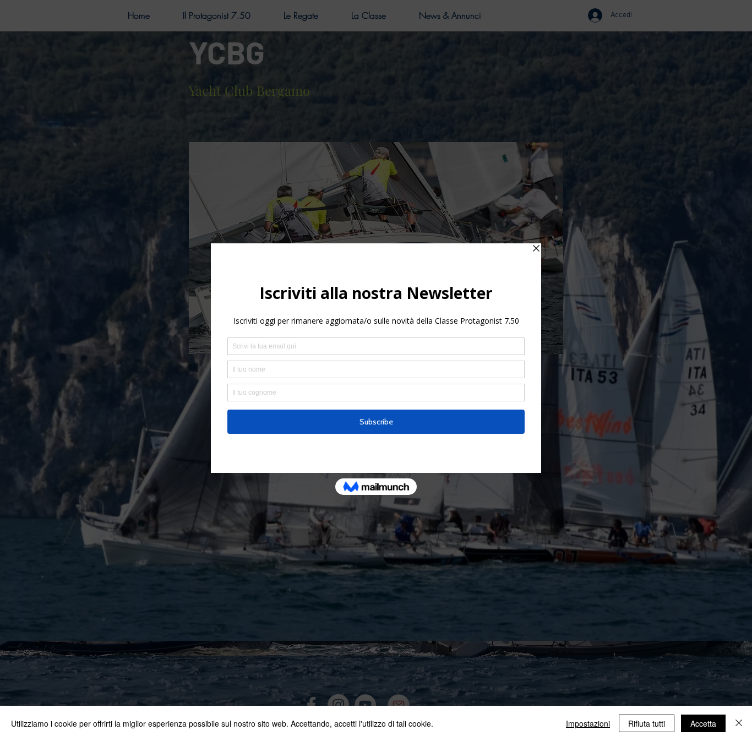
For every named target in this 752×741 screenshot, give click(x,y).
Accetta (703, 723)
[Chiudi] (738, 723)
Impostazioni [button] (588, 723)
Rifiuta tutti (646, 723)
